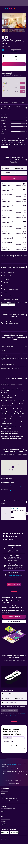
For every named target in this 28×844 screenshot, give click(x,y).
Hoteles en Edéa (7, 749)
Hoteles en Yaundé (18, 781)
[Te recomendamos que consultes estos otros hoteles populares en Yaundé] (26, 502)
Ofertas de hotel (8, 780)
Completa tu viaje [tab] (8, 741)
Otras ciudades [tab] (7, 737)
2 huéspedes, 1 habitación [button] (10, 60)
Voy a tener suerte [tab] (18, 737)
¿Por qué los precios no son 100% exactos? (11, 774)
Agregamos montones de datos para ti (13, 771)
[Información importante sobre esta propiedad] (26, 337)
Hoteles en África (17, 780)
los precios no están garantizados (14, 764)
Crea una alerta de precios (14, 575)
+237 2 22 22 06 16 (7, 46)
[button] (2, 8)
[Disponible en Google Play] (5, 832)
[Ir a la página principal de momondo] (10, 8)
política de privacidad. (15, 715)
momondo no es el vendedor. (10, 768)
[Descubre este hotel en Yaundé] (26, 108)
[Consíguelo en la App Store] (14, 832)
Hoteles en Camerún (8, 781)
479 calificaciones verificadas (16, 50)
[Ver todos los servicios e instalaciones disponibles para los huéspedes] (26, 267)
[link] (14, 584)
